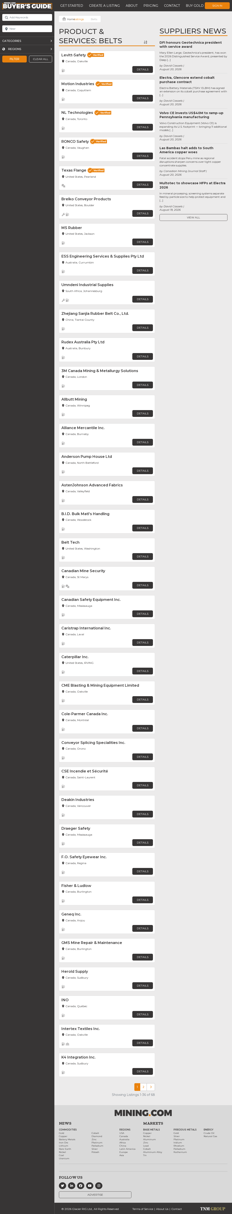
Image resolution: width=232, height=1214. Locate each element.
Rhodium (179, 1145)
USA (121, 1133)
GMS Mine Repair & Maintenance (91, 943)
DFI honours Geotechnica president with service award (191, 45)
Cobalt (95, 1133)
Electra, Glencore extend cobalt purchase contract (187, 80)
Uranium (64, 1158)
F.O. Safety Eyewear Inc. (84, 857)
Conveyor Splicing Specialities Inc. (93, 743)
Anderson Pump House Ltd (86, 456)
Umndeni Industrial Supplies (87, 285)
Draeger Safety (75, 828)
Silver (95, 1148)
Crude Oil (209, 1133)
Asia (121, 1155)
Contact (172, 6)
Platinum (97, 1142)
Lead (146, 1145)
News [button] (65, 1123)
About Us (162, 1209)
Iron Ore (63, 1142)
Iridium (178, 1142)
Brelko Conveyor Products (86, 199)
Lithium (63, 1145)
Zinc (94, 1139)
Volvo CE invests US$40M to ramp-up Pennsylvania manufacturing (191, 115)
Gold (61, 1133)
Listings (79, 19)
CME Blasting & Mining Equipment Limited (100, 685)
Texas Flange (73, 170)
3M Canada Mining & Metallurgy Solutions (99, 371)
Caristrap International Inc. (86, 628)
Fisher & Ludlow (76, 886)
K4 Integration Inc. (78, 1057)
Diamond (97, 1136)
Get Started (71, 6)
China (122, 1145)
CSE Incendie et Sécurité (84, 771)
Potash (95, 1152)
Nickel (62, 1152)
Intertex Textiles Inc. (80, 1029)
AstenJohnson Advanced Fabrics (92, 485)
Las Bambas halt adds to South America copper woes (186, 150)
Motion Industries (77, 84)
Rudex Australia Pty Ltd (82, 342)
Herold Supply (74, 971)
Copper (63, 1136)
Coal (61, 1155)
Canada (123, 1136)
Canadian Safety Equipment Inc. (91, 599)
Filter (14, 59)
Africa (122, 1142)
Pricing (150, 6)
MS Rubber (71, 228)
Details (142, 69)
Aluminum (149, 1139)
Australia (124, 1139)
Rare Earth (65, 1148)
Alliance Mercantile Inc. (83, 428)
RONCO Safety (75, 141)
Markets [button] (153, 1123)
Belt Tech (70, 542)
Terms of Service (142, 1209)
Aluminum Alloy (152, 1152)
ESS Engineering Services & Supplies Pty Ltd (102, 256)
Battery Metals (67, 1139)
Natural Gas (210, 1136)
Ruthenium (180, 1152)
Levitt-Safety (73, 55)
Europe (123, 1152)
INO (65, 1000)
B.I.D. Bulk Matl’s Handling (85, 514)
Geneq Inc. (71, 914)
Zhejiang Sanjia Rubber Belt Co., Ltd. (95, 313)
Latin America (127, 1148)
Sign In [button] (217, 5)
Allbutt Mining (74, 399)
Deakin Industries (77, 800)
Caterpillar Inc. (75, 657)
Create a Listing (104, 6)
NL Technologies (77, 112)
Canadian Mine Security (83, 571)
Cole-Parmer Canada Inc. (84, 714)
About (132, 6)
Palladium (97, 1145)
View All (193, 217)
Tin (145, 1155)
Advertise (95, 1194)
